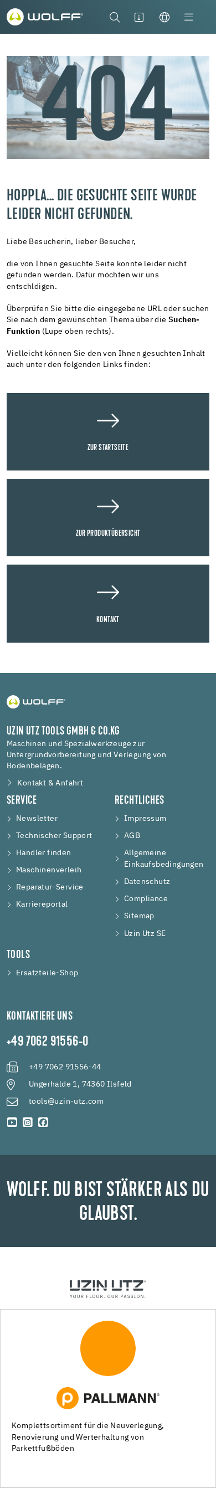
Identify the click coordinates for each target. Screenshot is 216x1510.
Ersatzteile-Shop (47, 973)
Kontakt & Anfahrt (50, 783)
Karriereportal (42, 904)
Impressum (145, 819)
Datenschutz (147, 882)
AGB (132, 836)
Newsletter (37, 819)
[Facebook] (43, 1122)
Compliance (146, 899)
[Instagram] (27, 1122)
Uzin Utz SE (145, 934)
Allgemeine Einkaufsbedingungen (164, 858)
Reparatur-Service (50, 887)
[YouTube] (12, 1122)
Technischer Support (54, 836)
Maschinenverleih (48, 870)
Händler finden (43, 853)
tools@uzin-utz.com (66, 1101)
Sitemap (139, 916)
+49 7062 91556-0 (47, 1042)
